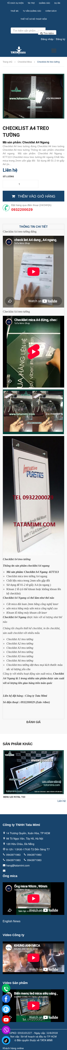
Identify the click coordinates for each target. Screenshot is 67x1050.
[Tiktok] (6, 1040)
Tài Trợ (31, 3)
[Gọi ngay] (6, 988)
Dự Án (57, 3)
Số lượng (8, 176)
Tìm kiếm (48, 33)
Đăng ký (60, 39)
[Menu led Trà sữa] (33, 772)
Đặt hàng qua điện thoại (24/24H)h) (31, 205)
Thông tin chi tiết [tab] (33, 226)
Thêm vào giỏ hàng (36, 196)
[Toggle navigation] (53, 50)
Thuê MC (15, 11)
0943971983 (13, 854)
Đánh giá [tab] (33, 722)
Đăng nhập (47, 39)
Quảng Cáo (44, 3)
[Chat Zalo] (6, 1009)
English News (11, 921)
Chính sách (50, 11)
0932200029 (22, 209)
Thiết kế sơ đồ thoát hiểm (34, 19)
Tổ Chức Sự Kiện (15, 3)
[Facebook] (6, 999)
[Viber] (6, 1030)
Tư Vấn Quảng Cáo (32, 11)
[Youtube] (6, 1019)
